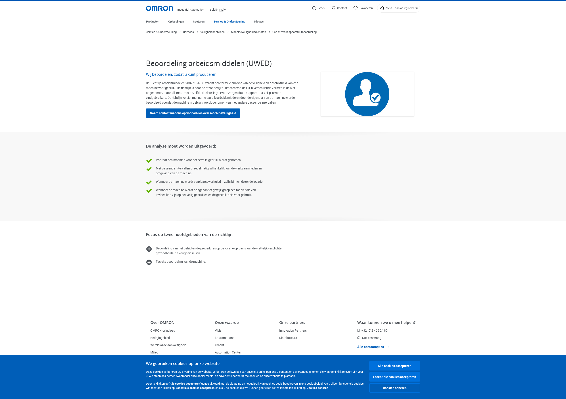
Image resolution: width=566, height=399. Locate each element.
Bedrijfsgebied (160, 338)
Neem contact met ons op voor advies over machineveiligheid (193, 113)
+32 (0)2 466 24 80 (374, 330)
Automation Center (228, 352)
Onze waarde (227, 322)
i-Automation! (224, 338)
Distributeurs (288, 338)
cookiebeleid (315, 383)
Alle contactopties (370, 347)
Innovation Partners (293, 330)
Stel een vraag (371, 338)
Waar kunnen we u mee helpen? (386, 322)
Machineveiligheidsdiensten (248, 32)
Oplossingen (176, 21)
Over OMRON (162, 322)
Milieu (154, 352)
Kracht (219, 345)
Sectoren (199, 21)
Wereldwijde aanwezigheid (168, 345)
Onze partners (292, 322)
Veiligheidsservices (212, 32)
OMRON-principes (162, 330)
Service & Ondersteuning (229, 21)
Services (188, 32)
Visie (218, 330)
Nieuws (259, 21)
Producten (152, 21)
